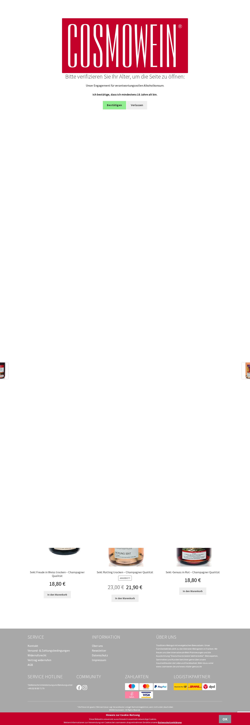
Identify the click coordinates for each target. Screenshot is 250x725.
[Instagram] (84, 687)
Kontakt (33, 646)
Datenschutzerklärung (170, 722)
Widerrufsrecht (37, 655)
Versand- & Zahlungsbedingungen (49, 650)
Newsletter (99, 650)
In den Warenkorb (57, 594)
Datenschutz (100, 655)
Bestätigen (114, 105)
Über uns (97, 646)
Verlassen (137, 105)
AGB (30, 665)
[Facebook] (79, 687)
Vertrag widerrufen (39, 660)
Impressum (99, 660)
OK (225, 719)
